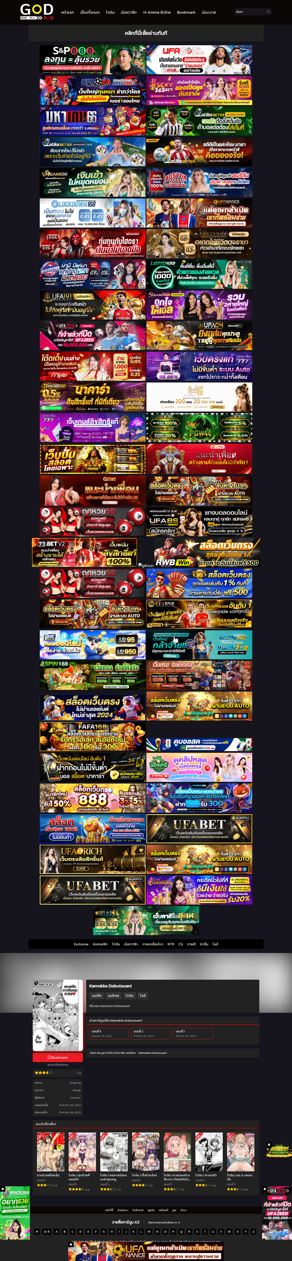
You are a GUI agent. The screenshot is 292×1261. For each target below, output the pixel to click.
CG (180, 944)
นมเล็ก (97, 995)
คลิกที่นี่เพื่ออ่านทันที (146, 33)
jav (174, 1210)
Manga (77, 1090)
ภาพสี (191, 944)
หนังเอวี (163, 1210)
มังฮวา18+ (131, 944)
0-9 (47, 1231)
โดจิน (116, 944)
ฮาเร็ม (204, 944)
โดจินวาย (138, 1210)
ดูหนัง (151, 1210)
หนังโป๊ (109, 1210)
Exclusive (81, 944)
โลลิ (215, 944)
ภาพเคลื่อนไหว (153, 944)
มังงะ (184, 1210)
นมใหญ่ (113, 995)
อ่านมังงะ (123, 1210)
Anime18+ (100, 944)
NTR (171, 944)
